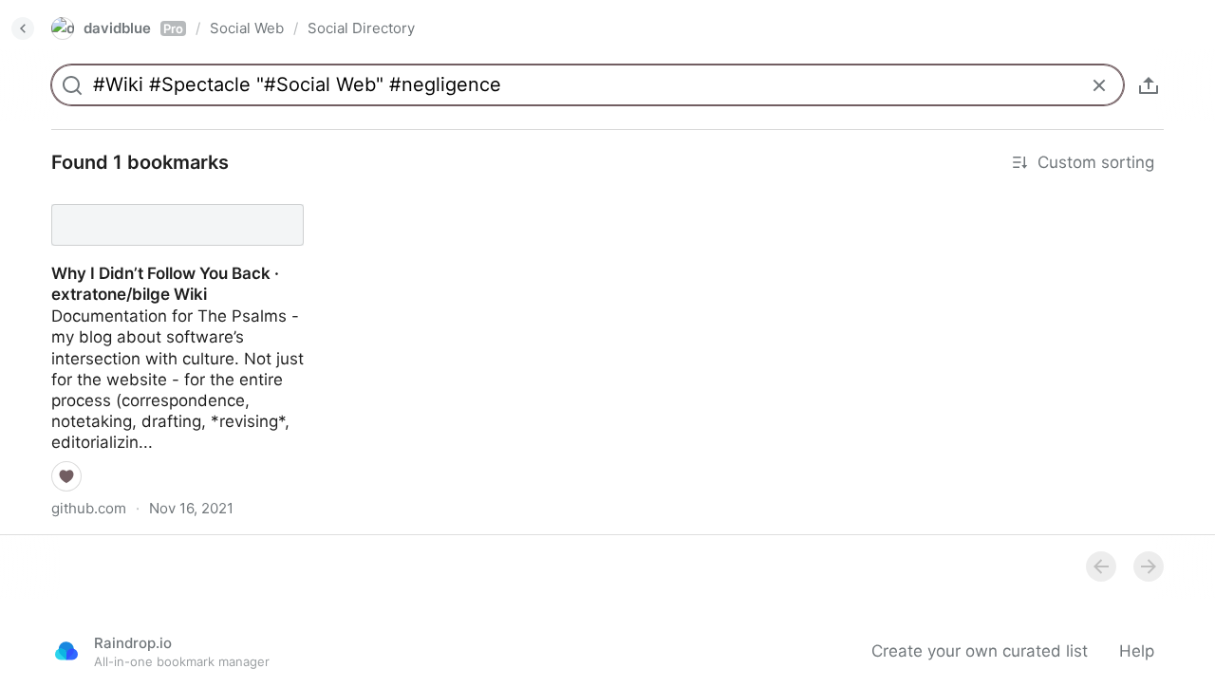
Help (1136, 650)
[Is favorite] (66, 476)
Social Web (247, 28)
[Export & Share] (1148, 85)
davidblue (133, 28)
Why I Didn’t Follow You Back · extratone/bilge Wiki (148, 208)
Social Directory (361, 28)
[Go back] (22, 28)
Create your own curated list (979, 650)
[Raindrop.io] (66, 651)
